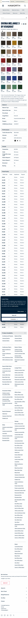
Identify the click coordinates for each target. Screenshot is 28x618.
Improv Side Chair (6, 374)
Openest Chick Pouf (7, 416)
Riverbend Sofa (5, 440)
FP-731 (3, 286)
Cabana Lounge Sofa (7, 431)
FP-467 (3, 215)
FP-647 (3, 275)
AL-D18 (3, 190)
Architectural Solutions (20, 1)
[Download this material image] (2, 31)
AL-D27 (3, 239)
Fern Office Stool (18, 447)
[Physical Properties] (20, 141)
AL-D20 (3, 201)
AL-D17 (3, 185)
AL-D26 (3, 234)
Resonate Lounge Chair (20, 379)
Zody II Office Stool (19, 533)
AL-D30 (4, 256)
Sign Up (5, 583)
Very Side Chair (5, 384)
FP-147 (3, 177)
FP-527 (3, 231)
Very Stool (17, 522)
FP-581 (3, 253)
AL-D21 (3, 207)
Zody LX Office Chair (19, 414)
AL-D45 (3, 327)
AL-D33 (3, 272)
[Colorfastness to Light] (17, 141)
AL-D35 (3, 283)
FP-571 (3, 248)
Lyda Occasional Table (7, 397)
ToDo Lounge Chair (19, 381)
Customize (13, 319)
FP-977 (3, 324)
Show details (21, 311)
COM (23, 10)
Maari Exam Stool (19, 468)
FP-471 (3, 220)
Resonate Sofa (5, 438)
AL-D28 (3, 245)
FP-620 (3, 269)
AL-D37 (3, 294)
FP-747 (3, 291)
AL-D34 (3, 278)
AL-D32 (3, 267)
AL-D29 (3, 250)
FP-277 (3, 193)
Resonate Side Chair (7, 381)
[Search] (26, 18)
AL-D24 (3, 223)
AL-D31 (3, 261)
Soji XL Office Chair (19, 407)
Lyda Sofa (4, 433)
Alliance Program (6, 13)
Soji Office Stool (18, 506)
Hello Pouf (4, 413)
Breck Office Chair (19, 394)
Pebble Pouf (5, 418)
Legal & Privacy (3, 608)
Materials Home (6, 10)
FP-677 (3, 280)
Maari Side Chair (6, 377)
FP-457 (3, 209)
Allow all (14, 315)
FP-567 (3, 242)
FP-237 (3, 182)
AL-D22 (3, 212)
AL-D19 (3, 196)
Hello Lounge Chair (19, 372)
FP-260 (3, 188)
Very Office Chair (18, 410)
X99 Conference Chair (7, 359)
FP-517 (3, 226)
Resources (15, 13)
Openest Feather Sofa (7, 435)
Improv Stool (17, 457)
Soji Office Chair (18, 405)
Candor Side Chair (6, 368)
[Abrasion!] (15, 141)
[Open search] (25, 5)
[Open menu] (3, 5)
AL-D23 (3, 218)
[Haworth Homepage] (14, 5)
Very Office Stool (18, 517)
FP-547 (3, 237)
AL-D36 (3, 288)
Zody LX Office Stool (19, 537)
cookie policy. (14, 306)
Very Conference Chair (7, 357)
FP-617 (3, 264)
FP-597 (3, 258)
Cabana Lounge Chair (20, 370)
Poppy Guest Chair (6, 379)
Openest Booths (6, 338)
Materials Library (15, 10)
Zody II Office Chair (19, 412)
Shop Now (12, 1)
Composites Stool (19, 440)
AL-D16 (3, 179)
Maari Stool (17, 472)
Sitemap (2, 607)
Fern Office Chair (18, 399)
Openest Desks (5, 340)
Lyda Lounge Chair (19, 374)
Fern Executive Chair (19, 397)
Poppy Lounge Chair (19, 377)
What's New (22, 13)
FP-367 (3, 204)
